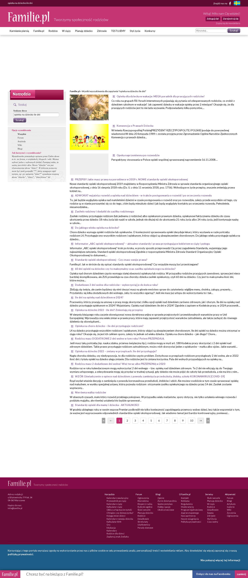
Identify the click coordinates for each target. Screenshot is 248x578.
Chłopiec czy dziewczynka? (120, 513)
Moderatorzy (187, 507)
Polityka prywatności (191, 521)
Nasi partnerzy (188, 515)
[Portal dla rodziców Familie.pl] (29, 23)
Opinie (161, 498)
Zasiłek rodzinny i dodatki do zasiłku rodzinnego (104, 211)
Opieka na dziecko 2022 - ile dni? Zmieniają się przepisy (109, 309)
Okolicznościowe (166, 509)
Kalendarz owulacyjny (117, 498)
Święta (210, 513)
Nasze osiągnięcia (190, 519)
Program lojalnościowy (192, 509)
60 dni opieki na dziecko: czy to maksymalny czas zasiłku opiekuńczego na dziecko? (125, 268)
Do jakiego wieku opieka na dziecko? (97, 227)
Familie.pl (39, 30)
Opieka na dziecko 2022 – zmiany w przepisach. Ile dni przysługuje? (116, 351)
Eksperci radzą (145, 504)
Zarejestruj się (230, 18)
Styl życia (135, 30)
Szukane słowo (20, 110)
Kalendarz (112, 530)
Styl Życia (212, 519)
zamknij (241, 574)
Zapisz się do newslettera (228, 23)
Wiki (20, 145)
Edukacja (111, 527)
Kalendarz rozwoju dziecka (120, 519)
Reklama (185, 501)
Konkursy (150, 30)
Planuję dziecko (84, 30)
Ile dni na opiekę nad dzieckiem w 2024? (99, 297)
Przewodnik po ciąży (116, 501)
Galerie (231, 507)
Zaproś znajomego (190, 513)
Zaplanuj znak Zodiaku (118, 536)
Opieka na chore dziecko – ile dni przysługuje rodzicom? (109, 326)
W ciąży (66, 30)
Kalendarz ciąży (114, 504)
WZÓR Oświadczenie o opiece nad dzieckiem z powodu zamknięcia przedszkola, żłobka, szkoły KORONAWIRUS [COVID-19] (150, 376)
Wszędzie (22, 134)
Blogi (20, 149)
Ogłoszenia (143, 498)
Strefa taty (143, 521)
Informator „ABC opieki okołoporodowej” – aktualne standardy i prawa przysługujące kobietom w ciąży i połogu (142, 243)
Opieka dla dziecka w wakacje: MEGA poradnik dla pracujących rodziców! (161, 96)
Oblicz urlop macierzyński (119, 509)
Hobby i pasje (164, 507)
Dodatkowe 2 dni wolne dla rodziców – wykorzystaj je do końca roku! (116, 284)
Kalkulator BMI (114, 521)
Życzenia (231, 513)
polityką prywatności (20, 554)
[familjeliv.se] (237, 3)
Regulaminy (187, 504)
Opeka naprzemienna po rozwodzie (138, 155)
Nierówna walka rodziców (90, 392)
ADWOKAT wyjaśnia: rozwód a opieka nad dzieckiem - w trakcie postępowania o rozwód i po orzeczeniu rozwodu (143, 195)
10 (191, 420)
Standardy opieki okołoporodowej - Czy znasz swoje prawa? (111, 259)
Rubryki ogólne (145, 507)
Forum (21, 138)
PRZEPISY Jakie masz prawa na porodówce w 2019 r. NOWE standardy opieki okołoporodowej (131, 179)
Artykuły (22, 141)
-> (201, 420)
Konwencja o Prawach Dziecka (135, 125)
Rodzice (53, 30)
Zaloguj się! (213, 18)
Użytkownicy (144, 524)
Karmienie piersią (19, 30)
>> (207, 420)
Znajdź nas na (220, 3)
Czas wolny (212, 521)
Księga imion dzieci (116, 515)
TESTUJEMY (118, 30)
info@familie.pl (15, 508)
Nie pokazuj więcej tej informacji (220, 560)
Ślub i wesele (144, 509)
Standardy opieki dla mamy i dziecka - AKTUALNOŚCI (107, 405)
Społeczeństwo (165, 504)
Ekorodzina (143, 501)
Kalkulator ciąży (114, 507)
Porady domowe (145, 527)
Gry (108, 524)
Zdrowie (102, 30)
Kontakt (185, 498)
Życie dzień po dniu (167, 501)
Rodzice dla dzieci (115, 533)
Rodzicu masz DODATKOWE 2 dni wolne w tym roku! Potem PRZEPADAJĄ (119, 338)
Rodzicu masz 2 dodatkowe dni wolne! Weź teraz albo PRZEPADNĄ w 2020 (120, 363)
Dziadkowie (143, 519)
